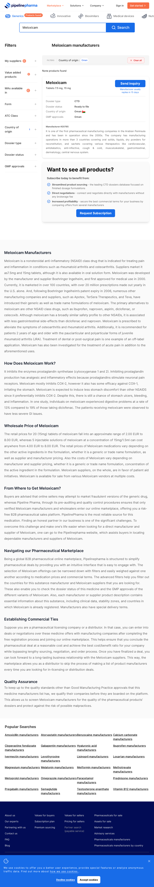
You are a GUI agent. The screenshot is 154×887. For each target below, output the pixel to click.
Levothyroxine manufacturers (50, 758)
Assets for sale (102, 821)
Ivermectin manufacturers (22, 756)
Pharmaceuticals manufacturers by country (118, 845)
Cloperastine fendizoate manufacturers (20, 748)
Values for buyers (44, 815)
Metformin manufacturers (94, 767)
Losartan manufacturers (129, 756)
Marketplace (54, 5)
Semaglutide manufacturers (50, 791)
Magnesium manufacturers (22, 767)
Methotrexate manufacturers (122, 769)
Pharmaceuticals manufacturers (112, 839)
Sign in (120, 5)
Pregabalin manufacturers (21, 789)
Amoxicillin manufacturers (21, 734)
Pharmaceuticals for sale (108, 815)
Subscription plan (44, 821)
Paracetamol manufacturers (86, 780)
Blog (7, 845)
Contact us (11, 833)
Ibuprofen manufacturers (129, 745)
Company (95, 5)
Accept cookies (89, 879)
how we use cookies (64, 871)
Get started (136, 5)
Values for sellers (74, 815)
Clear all (138, 60)
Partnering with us (15, 827)
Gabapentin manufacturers (58, 745)
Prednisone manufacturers (130, 778)
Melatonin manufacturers (57, 767)
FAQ (7, 839)
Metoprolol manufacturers (22, 778)
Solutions (75, 5)
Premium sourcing (45, 827)
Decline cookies (65, 879)
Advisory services (104, 833)
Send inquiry (130, 83)
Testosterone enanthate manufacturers (93, 791)
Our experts (11, 821)
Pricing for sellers (74, 821)
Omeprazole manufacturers (59, 778)
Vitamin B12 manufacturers (130, 789)
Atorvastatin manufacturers (59, 734)
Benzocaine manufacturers (94, 734)
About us (10, 815)
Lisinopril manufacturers (92, 756)
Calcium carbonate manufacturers (125, 737)
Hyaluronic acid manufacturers (87, 748)
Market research (103, 827)
